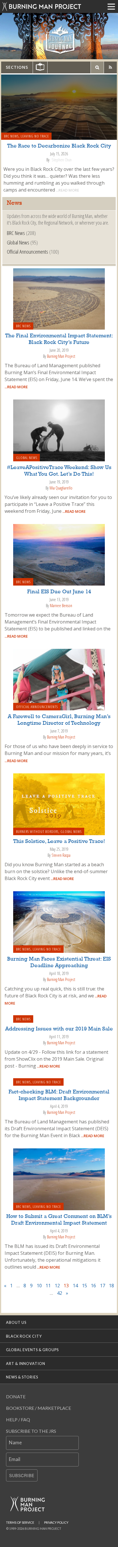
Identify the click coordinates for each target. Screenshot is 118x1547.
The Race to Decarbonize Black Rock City (59, 146)
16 (93, 1285)
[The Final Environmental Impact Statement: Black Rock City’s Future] (59, 298)
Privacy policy (56, 1522)
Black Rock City (24, 1336)
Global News (18, 242)
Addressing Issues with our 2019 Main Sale (59, 1029)
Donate (15, 1396)
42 (59, 1293)
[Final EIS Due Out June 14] (59, 554)
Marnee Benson (61, 605)
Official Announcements (27, 251)
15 (84, 1285)
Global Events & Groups (32, 1349)
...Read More (67, 190)
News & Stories (22, 1377)
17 (102, 1285)
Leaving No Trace (35, 136)
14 (75, 1285)
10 (39, 1285)
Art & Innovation (25, 1363)
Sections (17, 67)
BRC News (11, 136)
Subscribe (21, 1475)
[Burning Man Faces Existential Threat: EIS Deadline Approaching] (59, 921)
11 (48, 1285)
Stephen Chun (62, 159)
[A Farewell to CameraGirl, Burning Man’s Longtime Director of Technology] (59, 679)
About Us (16, 1322)
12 (57, 1285)
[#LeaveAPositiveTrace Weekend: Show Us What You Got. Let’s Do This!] (59, 430)
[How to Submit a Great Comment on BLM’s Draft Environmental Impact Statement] (59, 1179)
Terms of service (20, 1522)
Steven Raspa (61, 855)
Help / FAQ (18, 1419)
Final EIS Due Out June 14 (59, 592)
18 (111, 1285)
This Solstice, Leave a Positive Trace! (59, 841)
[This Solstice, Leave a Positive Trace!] (59, 804)
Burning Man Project (61, 356)
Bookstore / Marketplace (38, 1408)
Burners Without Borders (37, 831)
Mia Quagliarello (61, 488)
